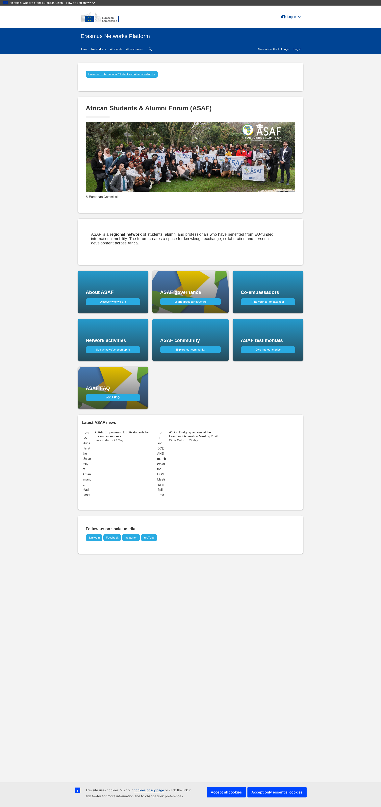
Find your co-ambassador (268, 301)
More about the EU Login (274, 49)
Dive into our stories (268, 349)
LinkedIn (94, 537)
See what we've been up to (113, 349)
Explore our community (190, 349)
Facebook (112, 537)
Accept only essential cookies (277, 792)
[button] (291, 17)
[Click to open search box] (150, 49)
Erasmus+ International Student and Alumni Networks (121, 74)
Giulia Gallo (101, 440)
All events (116, 49)
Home (83, 49)
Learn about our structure (190, 301)
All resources (134, 49)
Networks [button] (97, 49)
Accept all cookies (226, 792)
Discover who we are (113, 301)
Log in (297, 49)
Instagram (131, 537)
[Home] (100, 17)
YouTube (149, 537)
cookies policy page (149, 790)
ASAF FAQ (113, 397)
